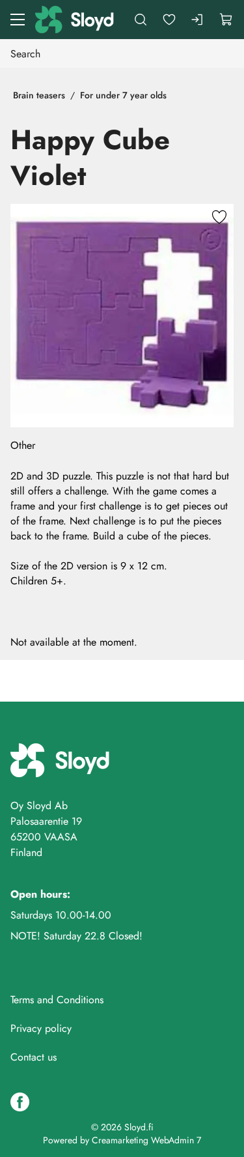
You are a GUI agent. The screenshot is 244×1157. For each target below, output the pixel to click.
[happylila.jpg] (122, 315)
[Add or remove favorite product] (219, 218)
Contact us (33, 1057)
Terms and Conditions (56, 999)
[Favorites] (169, 19)
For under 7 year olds (123, 95)
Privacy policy (41, 1028)
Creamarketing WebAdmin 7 (146, 1140)
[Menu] (17, 19)
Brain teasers (39, 95)
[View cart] (226, 19)
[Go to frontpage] (75, 19)
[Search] (140, 19)
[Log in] (197, 19)
